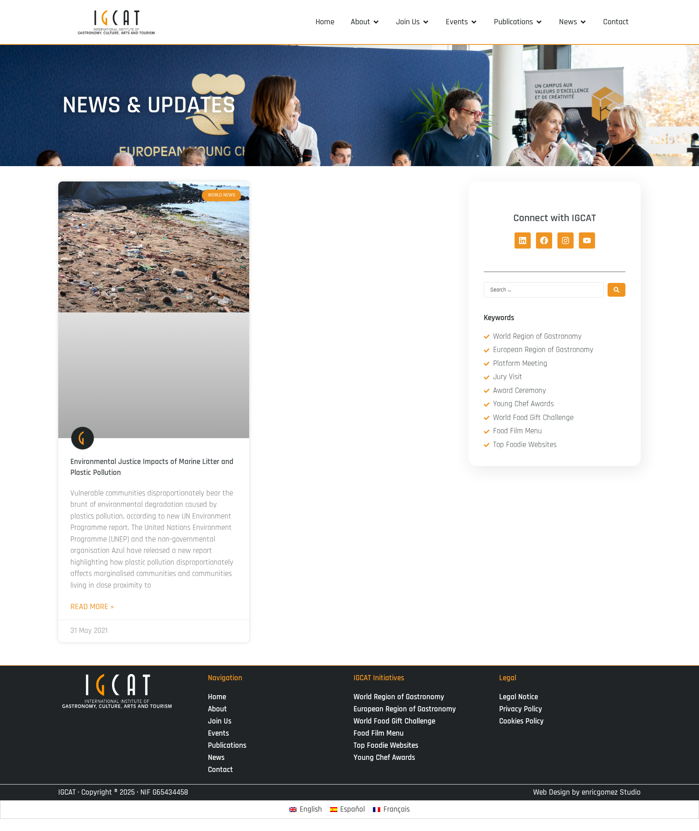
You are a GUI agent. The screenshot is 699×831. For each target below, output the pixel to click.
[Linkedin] (523, 240)
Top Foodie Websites (386, 745)
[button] (365, 22)
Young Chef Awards (384, 758)
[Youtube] (587, 240)
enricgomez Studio (611, 792)
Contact (220, 770)
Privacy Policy (520, 709)
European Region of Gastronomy (405, 709)
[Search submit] (616, 290)
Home (217, 697)
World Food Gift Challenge (394, 721)
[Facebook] (544, 240)
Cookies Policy (521, 721)
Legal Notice (518, 697)
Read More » (92, 607)
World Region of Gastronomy (399, 697)
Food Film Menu (379, 733)
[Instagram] (565, 240)
